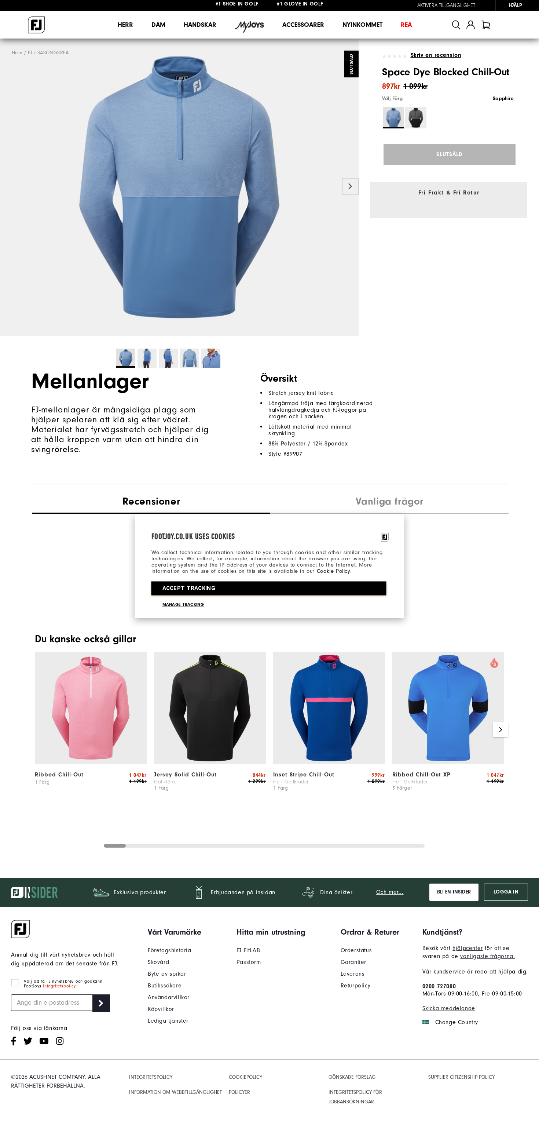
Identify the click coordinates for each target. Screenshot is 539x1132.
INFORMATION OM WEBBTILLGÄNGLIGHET (175, 1092)
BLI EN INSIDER (454, 892)
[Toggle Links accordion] (174, 932)
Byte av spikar (167, 974)
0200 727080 (439, 986)
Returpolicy (356, 985)
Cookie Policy (333, 571)
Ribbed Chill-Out (59, 774)
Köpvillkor (161, 1009)
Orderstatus (356, 950)
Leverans (353, 974)
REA (406, 25)
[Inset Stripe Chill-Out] (329, 762)
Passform (248, 962)
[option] (179, 187)
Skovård (158, 962)
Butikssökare (165, 985)
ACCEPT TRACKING (189, 588)
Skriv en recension (436, 55)
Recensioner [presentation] (151, 501)
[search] (456, 25)
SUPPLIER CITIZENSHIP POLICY (461, 1077)
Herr (125, 25)
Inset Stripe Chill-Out (303, 774)
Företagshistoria (169, 950)
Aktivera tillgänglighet (446, 5)
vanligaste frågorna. (487, 956)
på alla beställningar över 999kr (254, 5)
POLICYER (239, 1092)
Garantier (353, 962)
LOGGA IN (506, 892)
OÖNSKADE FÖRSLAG (352, 1077)
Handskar (200, 25)
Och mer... (390, 892)
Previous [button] (8, 186)
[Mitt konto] (470, 25)
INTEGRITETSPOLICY (150, 1077)
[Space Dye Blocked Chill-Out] (179, 187)
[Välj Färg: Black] (415, 117)
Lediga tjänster (168, 1021)
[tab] (485, 25)
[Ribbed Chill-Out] (91, 762)
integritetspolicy (59, 986)
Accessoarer (303, 25)
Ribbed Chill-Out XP (421, 774)
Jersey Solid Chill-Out (185, 774)
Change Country (456, 1022)
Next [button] (350, 186)
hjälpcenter (467, 948)
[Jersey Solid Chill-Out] (210, 762)
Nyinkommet (362, 25)
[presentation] (389, 502)
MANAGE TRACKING (183, 604)
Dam (158, 25)
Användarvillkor (169, 997)
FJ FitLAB (248, 950)
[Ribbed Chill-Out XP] (448, 762)
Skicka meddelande (448, 1008)
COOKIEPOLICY (245, 1077)
